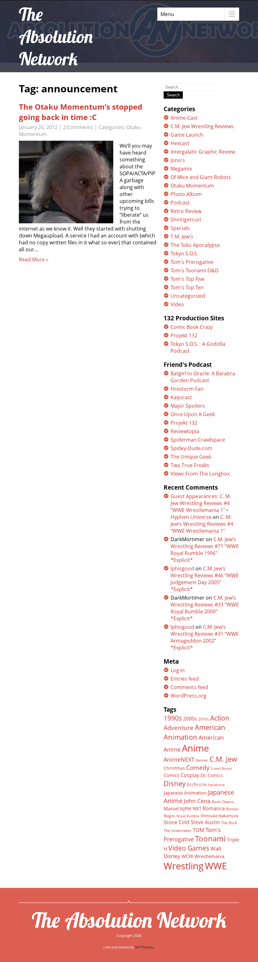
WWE (216, 866)
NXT (197, 808)
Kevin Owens (223, 801)
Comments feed (189, 687)
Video (177, 304)
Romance (214, 808)
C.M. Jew (223, 759)
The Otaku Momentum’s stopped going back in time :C (80, 111)
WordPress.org (188, 695)
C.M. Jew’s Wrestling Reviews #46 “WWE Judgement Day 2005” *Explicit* (205, 579)
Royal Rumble (188, 815)
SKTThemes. (144, 947)
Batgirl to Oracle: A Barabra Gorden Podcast (203, 377)
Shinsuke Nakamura (219, 815)
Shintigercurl (186, 219)
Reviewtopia (185, 431)
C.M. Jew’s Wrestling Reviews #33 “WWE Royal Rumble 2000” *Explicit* (205, 608)
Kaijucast (181, 397)
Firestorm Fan (187, 388)
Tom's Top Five (188, 278)
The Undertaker (177, 830)
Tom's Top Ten (187, 287)
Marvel (171, 808)
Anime (195, 748)
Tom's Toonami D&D (195, 270)
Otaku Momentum (192, 185)
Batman (202, 760)
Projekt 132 (184, 335)
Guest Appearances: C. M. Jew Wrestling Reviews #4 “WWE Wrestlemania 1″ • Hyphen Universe (201, 506)
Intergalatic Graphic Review (203, 151)
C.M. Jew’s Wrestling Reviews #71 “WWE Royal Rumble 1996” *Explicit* (205, 549)
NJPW (185, 809)
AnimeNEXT (179, 759)
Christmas (174, 768)
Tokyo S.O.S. (184, 253)
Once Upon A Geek (193, 414)
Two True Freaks (190, 465)
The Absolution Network (129, 920)
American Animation (194, 732)
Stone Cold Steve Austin (192, 822)
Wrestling (184, 866)
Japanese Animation (185, 793)
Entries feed (185, 678)
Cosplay (190, 775)
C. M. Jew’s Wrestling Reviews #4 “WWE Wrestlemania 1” (202, 524)
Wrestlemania (209, 856)
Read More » (33, 259)
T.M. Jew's (182, 236)
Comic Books (221, 768)
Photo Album (186, 194)
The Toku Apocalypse (195, 245)
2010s (203, 719)
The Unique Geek (191, 456)
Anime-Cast (184, 117)
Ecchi (192, 784)
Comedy (198, 768)
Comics (171, 775)
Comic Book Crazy (192, 326)
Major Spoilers (188, 405)
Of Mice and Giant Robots (201, 177)
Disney (175, 783)
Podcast (180, 202)
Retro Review (186, 211)
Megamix (181, 168)
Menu (167, 14)
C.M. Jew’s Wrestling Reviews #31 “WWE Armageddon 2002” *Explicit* (205, 637)
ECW (202, 784)
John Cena (197, 801)
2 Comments (78, 127)
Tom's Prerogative (192, 261)
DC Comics (211, 775)
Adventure (179, 727)
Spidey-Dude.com (191, 448)
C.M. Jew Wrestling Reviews (202, 126)
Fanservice (216, 785)
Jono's (178, 160)
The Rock (229, 822)
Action (219, 717)
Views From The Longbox (200, 473)
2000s (190, 718)
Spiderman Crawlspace (198, 439)
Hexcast (180, 143)
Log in (178, 670)
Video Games (188, 848)
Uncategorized (188, 295)
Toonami (210, 839)
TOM (198, 830)
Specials (180, 228)
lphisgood (182, 568)
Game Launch (187, 134)
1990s (173, 718)
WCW (187, 856)
